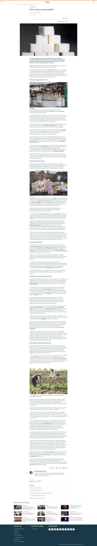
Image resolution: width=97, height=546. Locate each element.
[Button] (64, 18)
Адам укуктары (49, 517)
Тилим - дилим (34, 528)
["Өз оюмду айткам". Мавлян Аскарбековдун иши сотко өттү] (41, 513)
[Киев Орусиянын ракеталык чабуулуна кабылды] (65, 507)
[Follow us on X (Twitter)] (52, 529)
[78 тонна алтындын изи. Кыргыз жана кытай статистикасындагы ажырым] (18, 519)
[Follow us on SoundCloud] (63, 529)
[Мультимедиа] (93, 2)
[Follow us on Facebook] (49, 529)
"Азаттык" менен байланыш (19, 541)
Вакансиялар (16, 539)
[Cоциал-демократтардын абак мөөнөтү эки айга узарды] (18, 513)
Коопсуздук (24, 505)
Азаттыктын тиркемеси (18, 537)
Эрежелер (16, 533)
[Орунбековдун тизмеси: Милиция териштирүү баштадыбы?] (41, 519)
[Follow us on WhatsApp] (68, 529)
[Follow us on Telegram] (57, 529)
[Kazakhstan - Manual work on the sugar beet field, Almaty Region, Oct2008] (48, 393)
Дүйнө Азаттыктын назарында (75, 505)
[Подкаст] (73, 529)
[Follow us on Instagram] (65, 529)
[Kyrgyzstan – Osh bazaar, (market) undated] (48, 195)
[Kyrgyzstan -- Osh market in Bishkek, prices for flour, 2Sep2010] (48, 107)
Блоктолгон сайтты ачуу (19, 528)
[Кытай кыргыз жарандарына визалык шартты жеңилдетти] (41, 507)
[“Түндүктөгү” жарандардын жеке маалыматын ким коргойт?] (65, 513)
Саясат (47, 505)
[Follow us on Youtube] (55, 529)
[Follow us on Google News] (60, 529)
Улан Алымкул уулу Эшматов (35, 12)
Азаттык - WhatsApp (18, 535)
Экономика (32, 6)
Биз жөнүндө (16, 531)
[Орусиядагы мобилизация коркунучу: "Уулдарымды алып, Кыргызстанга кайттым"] (18, 507)
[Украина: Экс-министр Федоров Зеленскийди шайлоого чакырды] (65, 519)
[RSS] (71, 529)
